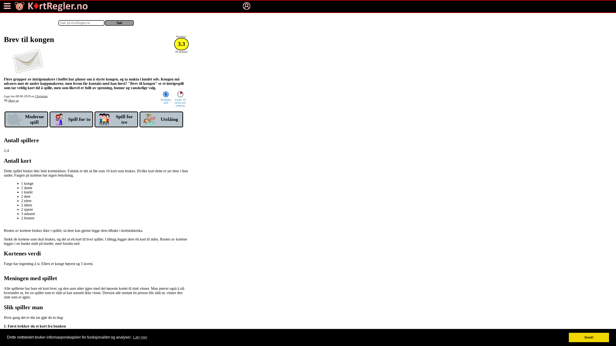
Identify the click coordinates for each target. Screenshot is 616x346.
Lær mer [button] (140, 337)
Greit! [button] (589, 337)
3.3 (181, 44)
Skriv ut (13, 100)
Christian (41, 96)
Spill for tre (124, 119)
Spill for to (79, 119)
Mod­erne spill (34, 119)
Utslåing (169, 119)
